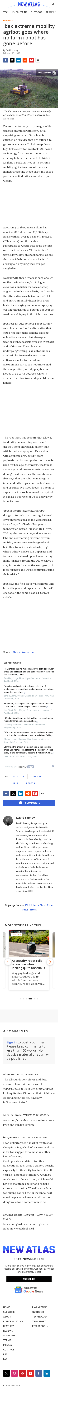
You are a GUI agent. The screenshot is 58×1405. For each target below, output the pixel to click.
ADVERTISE (9, 1335)
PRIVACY (7, 1344)
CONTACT (8, 1349)
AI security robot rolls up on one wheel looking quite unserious (28, 964)
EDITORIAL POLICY (13, 1321)
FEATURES (8, 1326)
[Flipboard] (31, 60)
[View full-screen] (54, 73)
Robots (30, 783)
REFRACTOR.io (40, 1326)
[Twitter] (12, 60)
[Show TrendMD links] (53, 766)
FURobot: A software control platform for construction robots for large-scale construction (28, 719)
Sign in (11, 1042)
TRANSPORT (39, 1321)
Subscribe (29, 1278)
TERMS (7, 1340)
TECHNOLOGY (40, 1316)
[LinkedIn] (18, 60)
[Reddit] (25, 60)
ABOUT (7, 1316)
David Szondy (25, 818)
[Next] (50, 962)
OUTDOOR (36, 12)
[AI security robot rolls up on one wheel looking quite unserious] (29, 943)
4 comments (32, 802)
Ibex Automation (23, 652)
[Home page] (29, 5)
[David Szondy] (8, 821)
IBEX (15, 783)
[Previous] (8, 962)
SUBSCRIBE (9, 1311)
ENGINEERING (20, 12)
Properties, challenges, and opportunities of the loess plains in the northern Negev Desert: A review (28, 705)
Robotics (8, 21)
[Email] (37, 60)
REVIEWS (8, 1330)
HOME (6, 1307)
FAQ (5, 1359)
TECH (6, 12)
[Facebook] (5, 60)
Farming (38, 776)
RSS (5, 1354)
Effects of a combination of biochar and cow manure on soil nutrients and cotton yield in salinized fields (28, 734)
